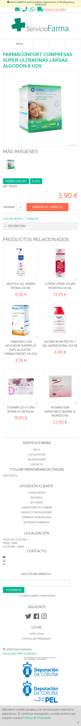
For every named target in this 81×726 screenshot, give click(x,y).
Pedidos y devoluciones (36, 512)
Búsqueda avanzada (37, 522)
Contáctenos (37, 492)
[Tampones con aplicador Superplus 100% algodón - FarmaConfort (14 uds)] (21, 320)
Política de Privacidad (36, 717)
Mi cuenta (36, 502)
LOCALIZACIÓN (36, 454)
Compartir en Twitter (54, 218)
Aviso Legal (36, 633)
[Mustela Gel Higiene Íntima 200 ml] (21, 263)
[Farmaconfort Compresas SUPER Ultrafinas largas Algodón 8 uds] (10, 164)
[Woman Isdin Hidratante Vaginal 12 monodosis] (60, 386)
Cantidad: (9, 206)
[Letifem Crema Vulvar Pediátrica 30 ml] (60, 263)
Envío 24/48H (54, 10)
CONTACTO (36, 464)
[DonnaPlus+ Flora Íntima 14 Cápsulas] (21, 386)
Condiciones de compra (36, 507)
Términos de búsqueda (37, 517)
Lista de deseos (13, 218)
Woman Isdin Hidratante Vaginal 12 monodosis (60, 411)
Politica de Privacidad (37, 638)
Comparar (32, 218)
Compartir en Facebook (46, 218)
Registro (36, 497)
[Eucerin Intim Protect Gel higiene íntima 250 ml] (60, 320)
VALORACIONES (37, 459)
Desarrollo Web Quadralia (19, 653)
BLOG (37, 449)
